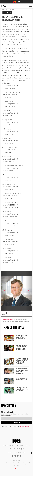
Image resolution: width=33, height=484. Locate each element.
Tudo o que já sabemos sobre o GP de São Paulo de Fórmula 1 (22, 389)
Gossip (11, 449)
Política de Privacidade (24, 426)
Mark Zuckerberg (14, 321)
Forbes (4, 321)
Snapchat (26, 321)
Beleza (5, 445)
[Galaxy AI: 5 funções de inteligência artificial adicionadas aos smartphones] (9, 364)
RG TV (28, 445)
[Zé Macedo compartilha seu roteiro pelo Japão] (9, 383)
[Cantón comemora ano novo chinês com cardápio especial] (9, 341)
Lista (8, 321)
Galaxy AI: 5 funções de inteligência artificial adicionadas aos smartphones (22, 361)
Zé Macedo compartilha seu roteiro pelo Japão (21, 379)
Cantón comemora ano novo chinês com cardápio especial (21, 337)
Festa (16, 449)
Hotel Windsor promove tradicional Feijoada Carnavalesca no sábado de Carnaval (22, 348)
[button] (28, 291)
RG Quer (21, 449)
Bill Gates (25, 319)
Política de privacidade (19, 452)
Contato (10, 452)
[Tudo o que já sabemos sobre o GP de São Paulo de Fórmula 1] (9, 393)
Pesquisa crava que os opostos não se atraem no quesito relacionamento (22, 371)
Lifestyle (18, 9)
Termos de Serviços (5, 427)
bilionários (19, 319)
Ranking (21, 321)
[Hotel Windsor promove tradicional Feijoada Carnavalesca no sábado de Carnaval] (9, 350)
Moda (17, 445)
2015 (14, 319)
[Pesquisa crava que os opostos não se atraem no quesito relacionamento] (9, 374)
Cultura (11, 445)
